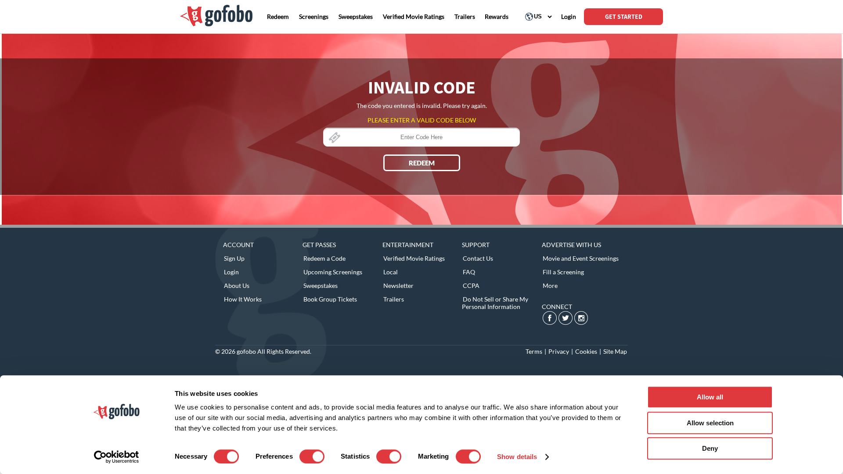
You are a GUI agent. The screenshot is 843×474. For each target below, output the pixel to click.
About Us (236, 285)
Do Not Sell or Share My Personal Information (495, 302)
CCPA (471, 285)
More (550, 285)
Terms (534, 351)
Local (390, 272)
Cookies (586, 351)
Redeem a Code (324, 258)
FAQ (469, 272)
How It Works (243, 299)
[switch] (311, 456)
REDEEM (422, 163)
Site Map (615, 351)
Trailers (393, 299)
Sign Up (234, 258)
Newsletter (398, 285)
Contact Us (478, 258)
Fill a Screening (563, 272)
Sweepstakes (320, 285)
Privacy (558, 351)
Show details (517, 456)
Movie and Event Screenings (581, 258)
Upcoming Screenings (332, 272)
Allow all (710, 397)
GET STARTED (623, 17)
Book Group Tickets (330, 299)
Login (231, 272)
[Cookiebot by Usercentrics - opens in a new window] (116, 456)
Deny (710, 448)
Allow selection (710, 423)
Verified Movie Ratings (414, 258)
